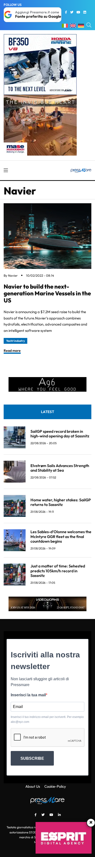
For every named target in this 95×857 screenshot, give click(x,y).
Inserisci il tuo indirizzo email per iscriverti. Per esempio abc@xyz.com (47, 719)
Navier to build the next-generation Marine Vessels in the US (47, 293)
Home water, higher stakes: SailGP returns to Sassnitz (60, 502)
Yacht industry (15, 341)
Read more (12, 350)
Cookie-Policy (55, 786)
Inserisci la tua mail (28, 695)
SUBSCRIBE (32, 758)
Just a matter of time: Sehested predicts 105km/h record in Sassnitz (57, 571)
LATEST (47, 411)
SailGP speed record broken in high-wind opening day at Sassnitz (59, 433)
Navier (13, 275)
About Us (32, 786)
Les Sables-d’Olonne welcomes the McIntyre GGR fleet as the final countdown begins (60, 536)
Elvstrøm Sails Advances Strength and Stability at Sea (59, 468)
